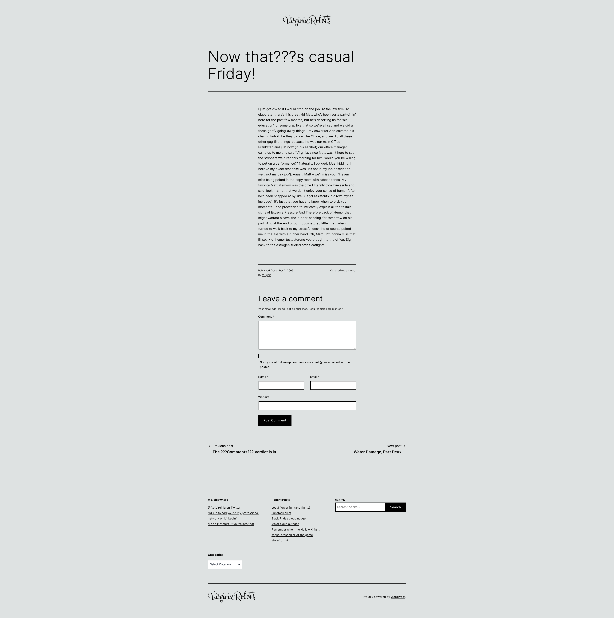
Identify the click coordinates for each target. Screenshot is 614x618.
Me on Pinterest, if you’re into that (231, 524)
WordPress (398, 596)
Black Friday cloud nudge (289, 518)
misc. (353, 270)
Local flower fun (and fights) (291, 507)
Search (340, 500)
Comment (266, 316)
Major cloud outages (285, 524)
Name (263, 376)
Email (314, 376)
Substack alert (281, 513)
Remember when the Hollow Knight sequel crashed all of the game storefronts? (296, 535)
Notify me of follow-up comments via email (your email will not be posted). (305, 364)
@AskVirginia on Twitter (224, 507)
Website (264, 397)
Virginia (266, 275)
